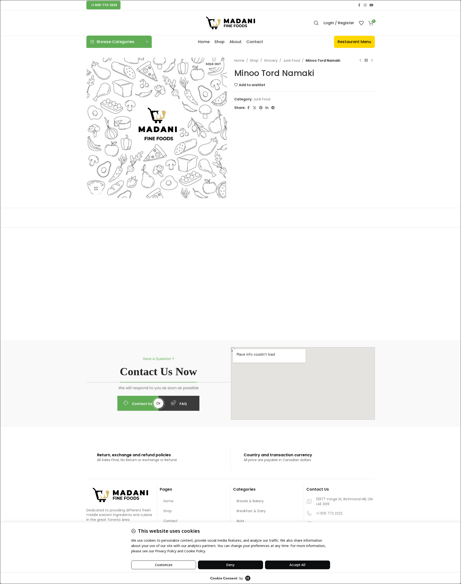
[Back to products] (366, 60)
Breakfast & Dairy (251, 511)
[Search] (316, 23)
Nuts (240, 520)
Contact (170, 520)
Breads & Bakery (250, 501)
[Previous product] (360, 60)
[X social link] (254, 108)
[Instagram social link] (365, 5)
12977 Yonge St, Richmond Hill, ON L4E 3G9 (344, 501)
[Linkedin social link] (267, 108)
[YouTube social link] (371, 5)
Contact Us (142, 403)
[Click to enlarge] (96, 188)
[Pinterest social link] (261, 108)
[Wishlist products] (361, 23)
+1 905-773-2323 (104, 5)
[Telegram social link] (273, 108)
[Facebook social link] (359, 5)
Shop (254, 60)
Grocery (271, 60)
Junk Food (291, 60)
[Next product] (372, 60)
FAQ (183, 403)
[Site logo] (230, 22)
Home (239, 60)
